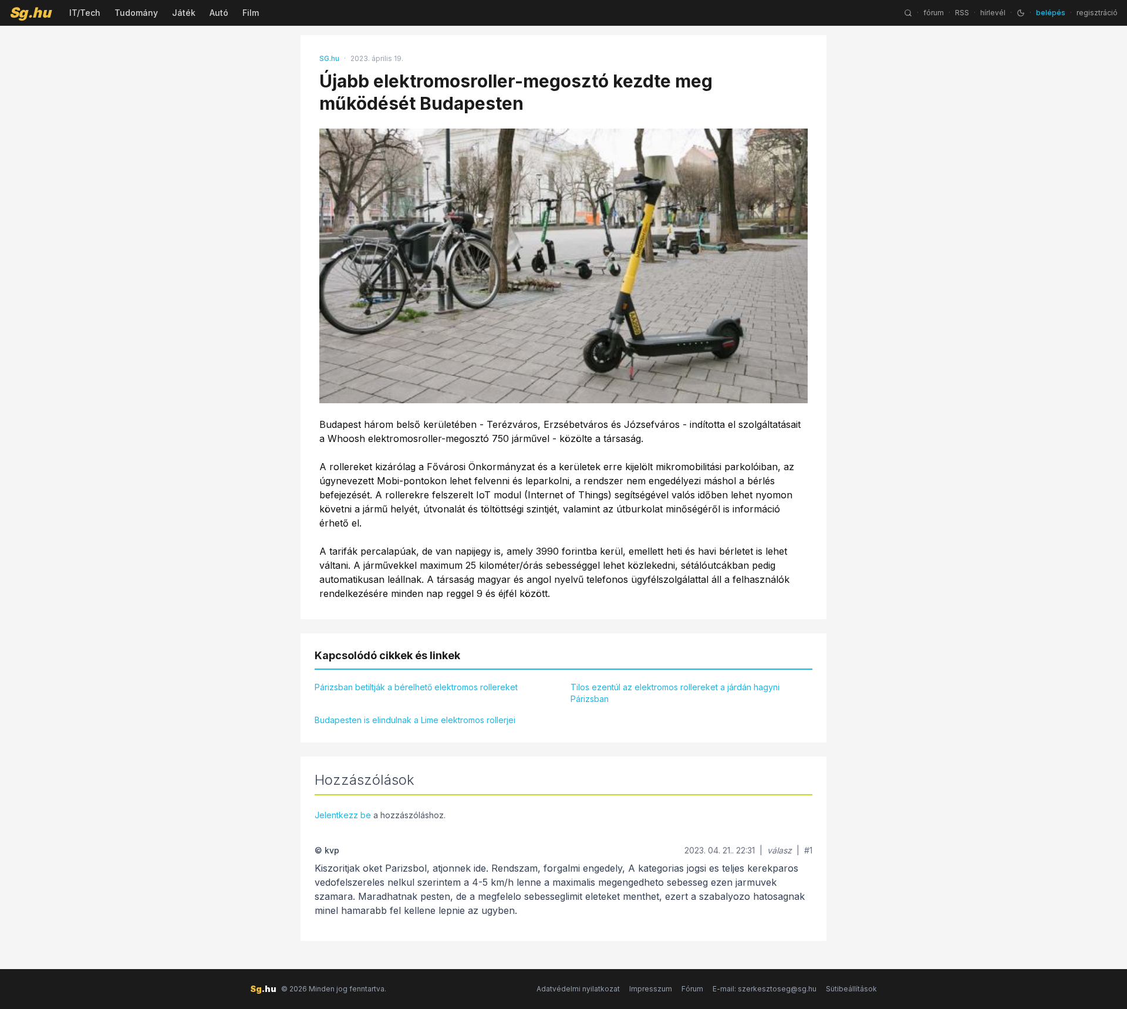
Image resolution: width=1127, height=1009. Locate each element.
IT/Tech (84, 13)
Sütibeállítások (851, 988)
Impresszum (650, 988)
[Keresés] (908, 13)
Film (250, 13)
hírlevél (992, 12)
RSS (962, 12)
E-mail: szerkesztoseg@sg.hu (764, 988)
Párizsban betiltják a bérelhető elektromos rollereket (416, 687)
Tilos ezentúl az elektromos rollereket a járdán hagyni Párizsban (675, 693)
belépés (1050, 12)
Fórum (692, 988)
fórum (933, 12)
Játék (183, 13)
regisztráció (1097, 12)
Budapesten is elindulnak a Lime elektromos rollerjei (415, 720)
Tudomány (136, 13)
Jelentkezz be (343, 815)
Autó (219, 13)
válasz (779, 850)
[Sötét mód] (1021, 13)
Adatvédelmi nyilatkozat (578, 988)
